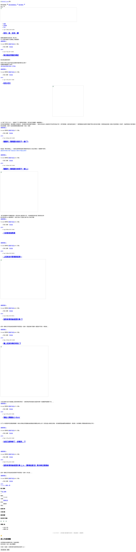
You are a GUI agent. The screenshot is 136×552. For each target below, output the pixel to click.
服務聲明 (81, 532)
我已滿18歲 (3, 549)
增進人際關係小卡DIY (11, 417)
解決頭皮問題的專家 (11, 55)
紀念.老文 (7, 83)
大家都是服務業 (9, 233)
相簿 (4, 23)
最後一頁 (8, 485)
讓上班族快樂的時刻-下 (12, 343)
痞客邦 (10, 44)
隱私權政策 (76, 532)
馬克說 (11, 46)
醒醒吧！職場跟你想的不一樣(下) (15, 141)
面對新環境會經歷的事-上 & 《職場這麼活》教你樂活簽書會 (26, 465)
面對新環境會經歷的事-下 (13, 319)
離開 (8, 549)
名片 (4, 27)
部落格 (5, 25)
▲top (2, 49)
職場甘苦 (5, 500)
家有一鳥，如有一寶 (11, 33)
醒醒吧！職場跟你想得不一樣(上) (15, 169)
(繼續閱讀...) (4, 41)
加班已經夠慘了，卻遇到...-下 (14, 442)
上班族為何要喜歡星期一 (12, 257)
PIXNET (57, 532)
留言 (13, 44)
